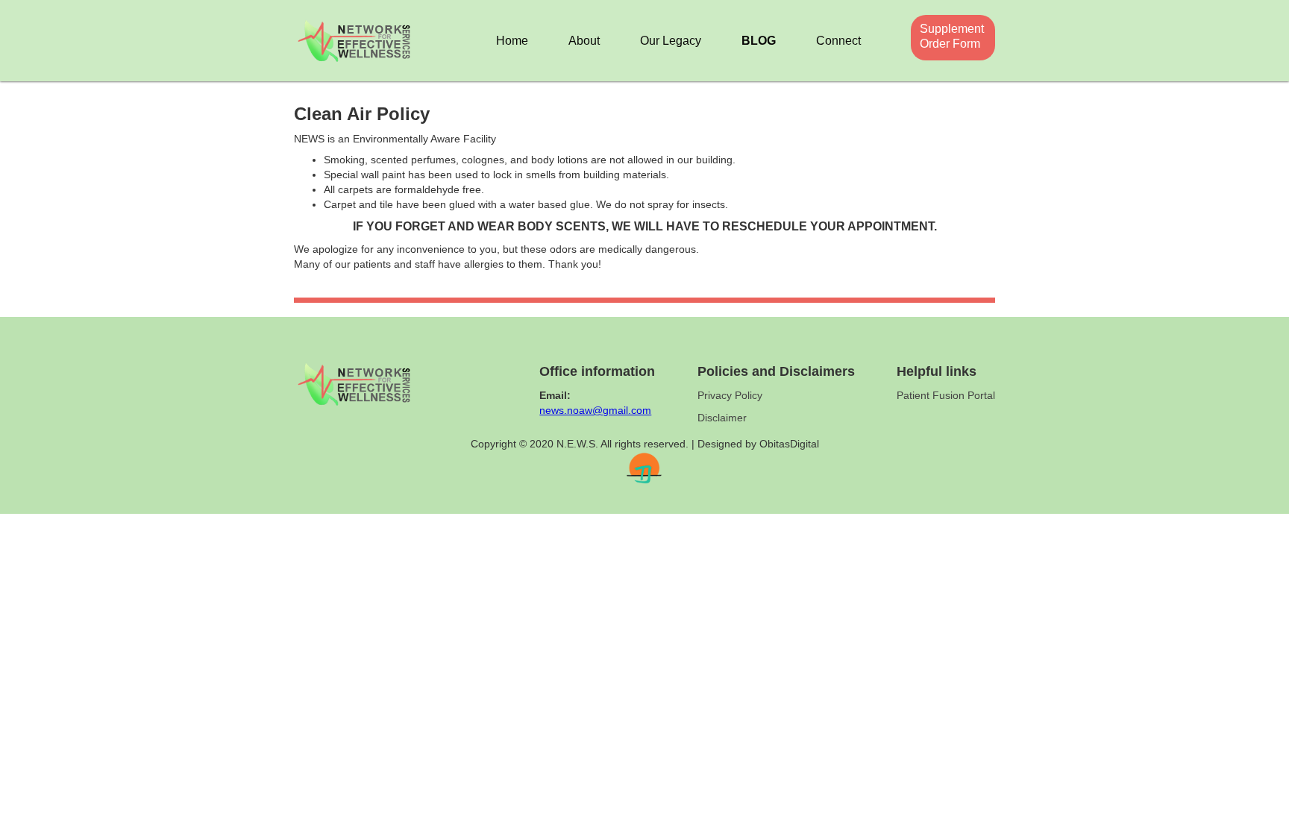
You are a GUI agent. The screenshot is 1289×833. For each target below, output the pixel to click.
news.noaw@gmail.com (595, 410)
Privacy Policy (729, 395)
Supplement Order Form (947, 36)
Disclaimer (722, 418)
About (584, 40)
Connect (838, 40)
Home (512, 40)
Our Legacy (670, 40)
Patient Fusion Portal (946, 395)
